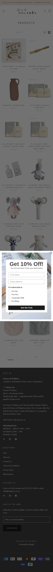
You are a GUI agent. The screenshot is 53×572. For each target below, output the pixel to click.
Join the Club (26, 308)
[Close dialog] (51, 253)
